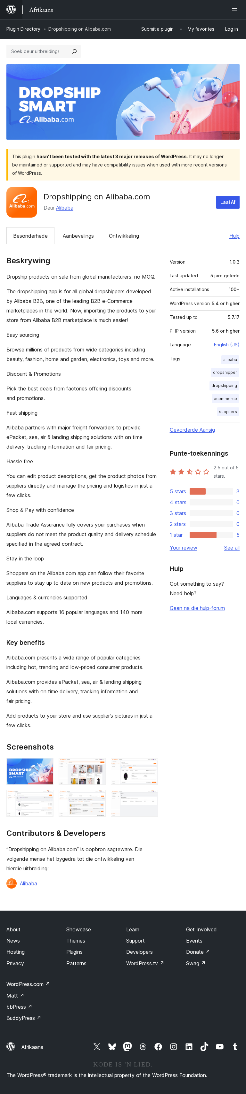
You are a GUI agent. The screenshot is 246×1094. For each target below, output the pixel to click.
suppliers (228, 411)
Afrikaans (32, 1047)
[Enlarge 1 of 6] (45, 767)
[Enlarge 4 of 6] (45, 798)
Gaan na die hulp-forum (197, 608)
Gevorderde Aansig (192, 430)
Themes (75, 940)
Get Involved (201, 929)
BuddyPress (23, 1018)
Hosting (15, 952)
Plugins (74, 952)
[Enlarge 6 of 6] (149, 798)
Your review (183, 547)
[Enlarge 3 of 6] (149, 767)
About (13, 929)
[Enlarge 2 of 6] (97, 767)
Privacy (15, 963)
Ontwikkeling (124, 236)
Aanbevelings (78, 236)
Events (194, 940)
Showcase (78, 929)
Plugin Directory (23, 29)
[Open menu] (236, 9)
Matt (15, 995)
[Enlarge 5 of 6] (97, 798)
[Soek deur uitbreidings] (74, 51)
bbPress (19, 1007)
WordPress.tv (145, 963)
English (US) (227, 344)
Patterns (76, 963)
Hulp (234, 236)
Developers (139, 952)
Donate (198, 952)
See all (232, 547)
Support (135, 940)
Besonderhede (30, 236)
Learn (132, 929)
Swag (196, 963)
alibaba (230, 359)
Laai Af (227, 202)
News (13, 940)
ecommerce (225, 398)
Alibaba (64, 207)
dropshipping (224, 385)
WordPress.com (28, 984)
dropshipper (225, 372)
